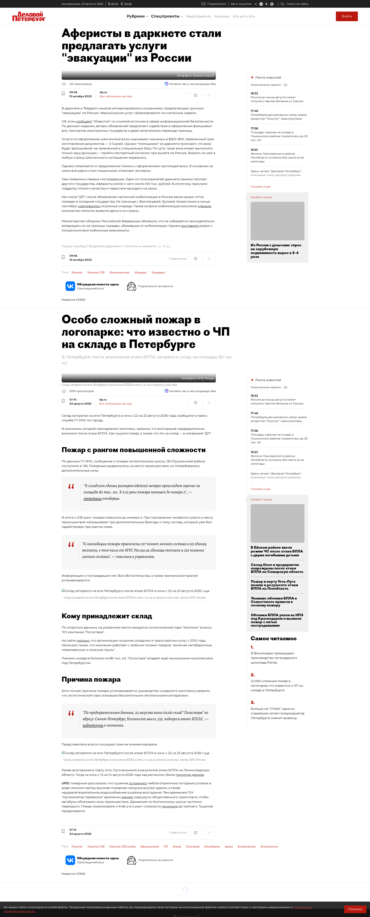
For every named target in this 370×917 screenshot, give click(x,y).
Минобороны (212, 846)
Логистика (192, 846)
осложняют (138, 783)
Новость (76, 272)
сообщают (84, 121)
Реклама (222, 16)
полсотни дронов (190, 775)
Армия (229, 846)
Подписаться (216, 4)
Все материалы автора (116, 96)
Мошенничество (119, 272)
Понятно (355, 909)
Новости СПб (95, 272)
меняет (128, 797)
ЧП (166, 846)
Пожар (176, 846)
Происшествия (149, 846)
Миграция (141, 272)
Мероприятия (198, 16)
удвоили (204, 206)
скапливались (89, 206)
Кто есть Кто (244, 16)
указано (83, 640)
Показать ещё (260, 186)
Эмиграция (158, 272)
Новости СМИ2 (73, 300)
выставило (190, 226)
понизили (170, 806)
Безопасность (269, 846)
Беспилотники (247, 846)
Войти (347, 16)
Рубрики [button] (136, 16)
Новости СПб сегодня (122, 846)
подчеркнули (93, 725)
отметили (93, 498)
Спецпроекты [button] (166, 16)
